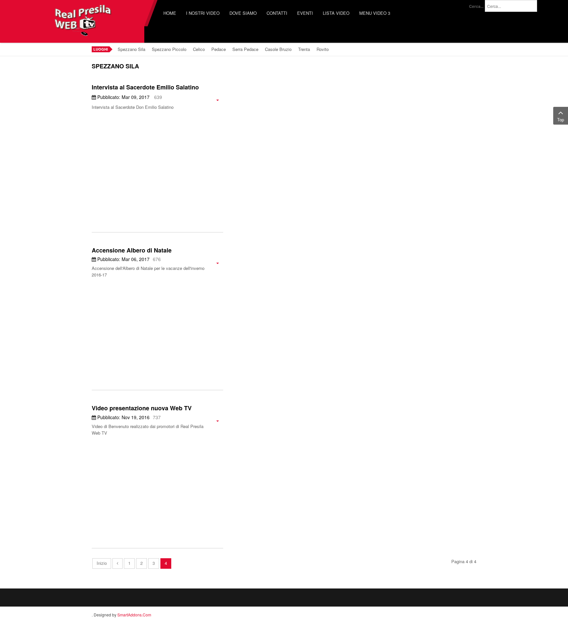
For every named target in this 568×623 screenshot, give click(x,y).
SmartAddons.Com (134, 614)
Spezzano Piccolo (169, 49)
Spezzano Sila (131, 49)
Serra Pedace (245, 49)
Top (560, 119)
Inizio (102, 563)
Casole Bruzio (278, 49)
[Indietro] (117, 563)
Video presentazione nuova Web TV (142, 408)
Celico (199, 49)
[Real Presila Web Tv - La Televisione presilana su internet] (85, 21)
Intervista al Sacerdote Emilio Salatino (145, 87)
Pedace (218, 49)
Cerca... (476, 6)
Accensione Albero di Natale (132, 250)
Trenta (304, 49)
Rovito (323, 49)
